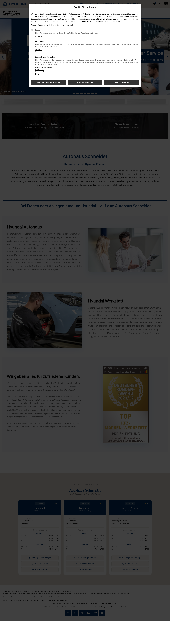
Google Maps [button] (40, 52)
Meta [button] (37, 74)
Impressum (116, 21)
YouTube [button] (38, 50)
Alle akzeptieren (121, 82)
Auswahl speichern (85, 82)
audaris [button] (38, 36)
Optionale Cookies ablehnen (48, 82)
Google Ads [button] (39, 70)
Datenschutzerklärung (102, 21)
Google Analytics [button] (41, 72)
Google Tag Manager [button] (42, 68)
